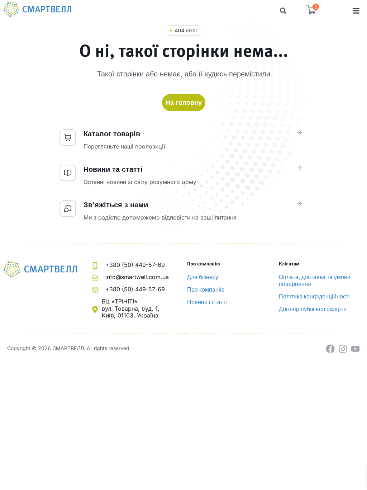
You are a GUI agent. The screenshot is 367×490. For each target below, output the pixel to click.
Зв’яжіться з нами (116, 205)
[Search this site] (175, 11)
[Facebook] (330, 348)
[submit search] (283, 11)
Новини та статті (113, 169)
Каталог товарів (112, 134)
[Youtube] (355, 348)
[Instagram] (342, 348)
